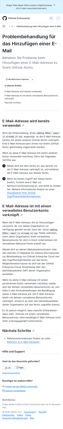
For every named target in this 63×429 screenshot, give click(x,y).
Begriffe (42, 412)
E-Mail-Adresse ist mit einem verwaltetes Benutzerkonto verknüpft (26, 210)
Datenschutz (8, 415)
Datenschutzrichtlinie (11, 373)
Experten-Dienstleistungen (15, 418)
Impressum (29, 412)
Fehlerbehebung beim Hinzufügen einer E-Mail (39, 26)
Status (20, 415)
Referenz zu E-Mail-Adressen (23, 341)
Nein (21, 367)
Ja (9, 367)
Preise (28, 415)
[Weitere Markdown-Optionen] (32, 79)
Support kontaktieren (15, 390)
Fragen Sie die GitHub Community (21, 386)
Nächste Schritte (16, 331)
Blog (32, 418)
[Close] (54, 4)
